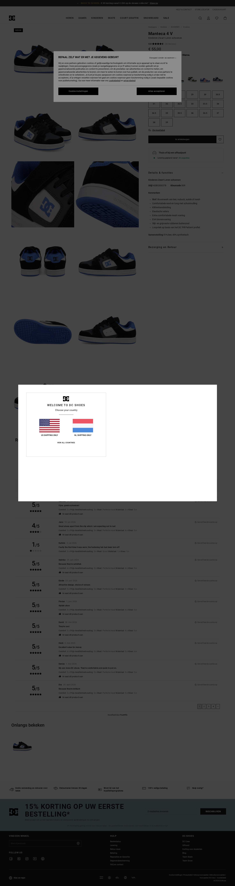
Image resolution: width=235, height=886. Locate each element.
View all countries (66, 443)
